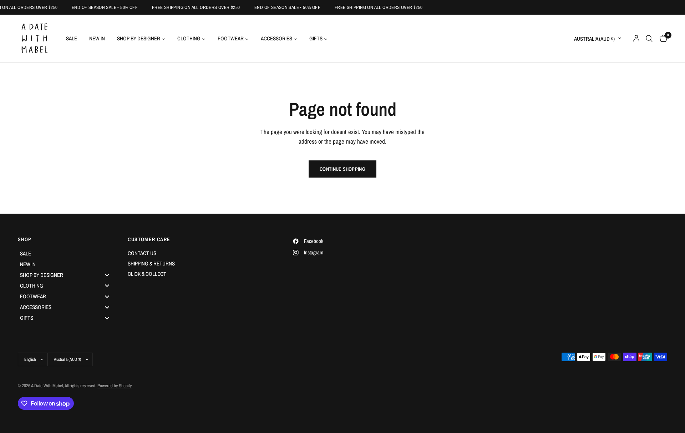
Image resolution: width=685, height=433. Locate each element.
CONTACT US (142, 253)
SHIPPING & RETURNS (151, 263)
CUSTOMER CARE (149, 239)
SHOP (25, 239)
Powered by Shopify (114, 386)
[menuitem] (71, 38)
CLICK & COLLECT (147, 274)
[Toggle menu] (107, 275)
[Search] (649, 38)
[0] (661, 38)
